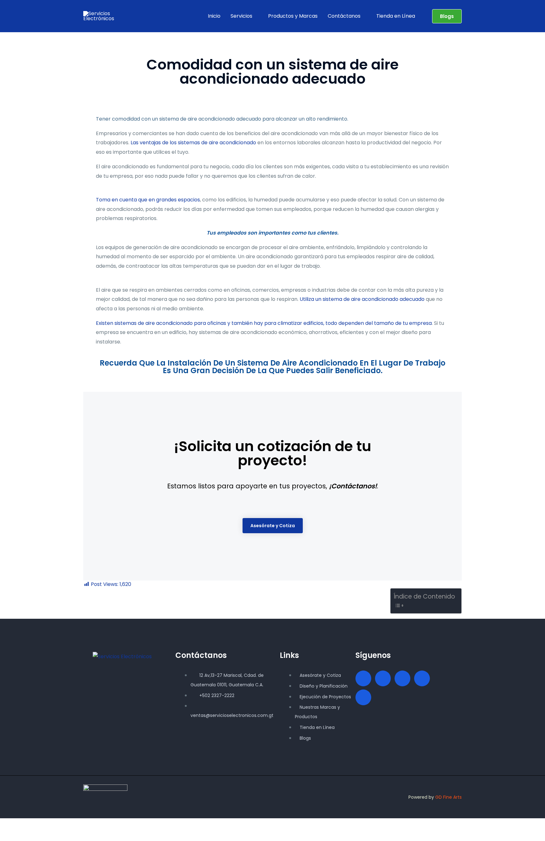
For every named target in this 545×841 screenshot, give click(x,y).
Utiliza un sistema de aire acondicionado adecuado (362, 299)
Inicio (214, 16)
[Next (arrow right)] (24, 836)
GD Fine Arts (448, 797)
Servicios (241, 16)
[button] (447, 16)
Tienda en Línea (395, 16)
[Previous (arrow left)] (7, 836)
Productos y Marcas (293, 16)
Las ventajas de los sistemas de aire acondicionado (193, 142)
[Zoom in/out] (7, 825)
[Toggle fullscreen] (24, 825)
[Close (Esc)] (56, 825)
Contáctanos (344, 16)
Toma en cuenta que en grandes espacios (148, 199)
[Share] (40, 825)
